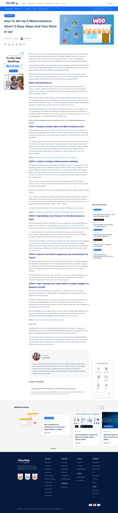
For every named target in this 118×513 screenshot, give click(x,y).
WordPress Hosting (49, 475)
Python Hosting (48, 492)
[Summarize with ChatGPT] (16, 44)
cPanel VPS (64, 472)
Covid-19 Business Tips (99, 219)
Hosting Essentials (43, 8)
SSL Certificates (48, 495)
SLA (93, 497)
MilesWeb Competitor (66, 478)
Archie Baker (27, 38)
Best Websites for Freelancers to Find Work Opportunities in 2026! (104, 215)
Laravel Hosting (48, 488)
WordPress (27, 8)
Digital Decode (8, 8)
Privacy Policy (95, 490)
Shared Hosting (48, 469)
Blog (93, 472)
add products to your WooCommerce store (71, 225)
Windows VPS (64, 465)
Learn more (47, 432)
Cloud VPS (79, 462)
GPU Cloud (79, 465)
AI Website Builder (81, 477)
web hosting (32, 144)
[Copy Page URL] (5, 44)
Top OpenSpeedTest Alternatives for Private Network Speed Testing (53, 389)
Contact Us (95, 478)
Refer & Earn (64, 487)
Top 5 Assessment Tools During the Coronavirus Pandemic (103, 225)
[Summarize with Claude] (20, 44)
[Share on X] (12, 44)
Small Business (98, 209)
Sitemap (94, 482)
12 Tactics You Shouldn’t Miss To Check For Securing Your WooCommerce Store (59, 212)
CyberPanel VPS (65, 475)
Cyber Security (98, 249)
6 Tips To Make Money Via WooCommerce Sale (49, 320)
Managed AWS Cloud (81, 469)
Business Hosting (98, 239)
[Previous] (98, 407)
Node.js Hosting (48, 485)
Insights (34, 8)
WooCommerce (10, 15)
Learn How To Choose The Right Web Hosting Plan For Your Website (56, 157)
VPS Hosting (64, 462)
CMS (77, 426)
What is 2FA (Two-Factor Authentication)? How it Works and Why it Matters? (103, 256)
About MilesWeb (96, 462)
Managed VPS (64, 469)
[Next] (102, 407)
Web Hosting (47, 462)
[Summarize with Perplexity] (24, 44)
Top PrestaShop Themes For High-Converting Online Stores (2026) (86, 437)
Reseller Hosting (98, 229)
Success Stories (96, 469)
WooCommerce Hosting (50, 478)
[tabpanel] (43, 428)
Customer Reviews (97, 465)
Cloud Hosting (48, 472)
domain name (72, 130)
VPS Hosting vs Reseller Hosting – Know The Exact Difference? (103, 235)
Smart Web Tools (80, 480)
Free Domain (48, 465)
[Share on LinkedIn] (9, 44)
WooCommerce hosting (50, 174)
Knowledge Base (96, 475)
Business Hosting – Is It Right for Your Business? (103, 245)
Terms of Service (96, 493)
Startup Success (18, 8)
